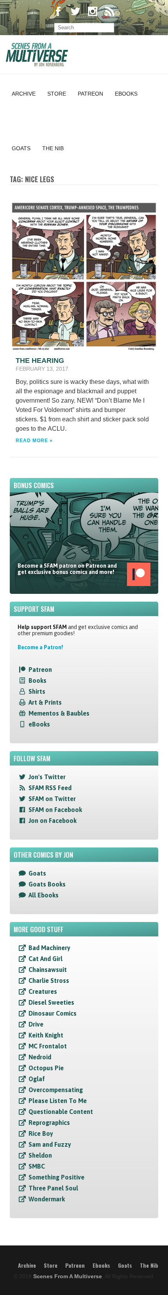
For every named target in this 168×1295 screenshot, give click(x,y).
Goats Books (47, 884)
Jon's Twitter (47, 776)
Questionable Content (61, 1111)
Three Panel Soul (53, 1188)
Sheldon (40, 1155)
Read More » (34, 440)
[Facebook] (58, 12)
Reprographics (49, 1122)
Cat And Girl (46, 958)
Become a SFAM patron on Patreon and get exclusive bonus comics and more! (67, 569)
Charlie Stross (49, 980)
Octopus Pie (46, 1067)
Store (56, 94)
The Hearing (40, 360)
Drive (36, 1024)
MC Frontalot (48, 1046)
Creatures (43, 991)
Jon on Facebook (53, 820)
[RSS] (109, 12)
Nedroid (40, 1057)
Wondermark (47, 1199)
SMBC (37, 1166)
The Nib (53, 148)
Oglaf (37, 1078)
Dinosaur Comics (53, 1013)
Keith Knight (46, 1035)
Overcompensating (56, 1089)
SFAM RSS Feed (50, 787)
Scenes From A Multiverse (67, 1276)
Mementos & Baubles (59, 713)
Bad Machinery (49, 947)
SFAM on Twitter (52, 798)
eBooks (39, 724)
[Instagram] (92, 12)
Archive (24, 94)
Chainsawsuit (48, 969)
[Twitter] (75, 12)
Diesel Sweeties (51, 1002)
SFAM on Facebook (55, 809)
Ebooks (126, 94)
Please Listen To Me (58, 1100)
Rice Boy (41, 1133)
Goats (21, 148)
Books (37, 680)
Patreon (90, 94)
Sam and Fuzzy (50, 1144)
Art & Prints (45, 702)
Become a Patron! (40, 647)
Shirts (37, 691)
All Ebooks (44, 895)
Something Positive (56, 1177)
